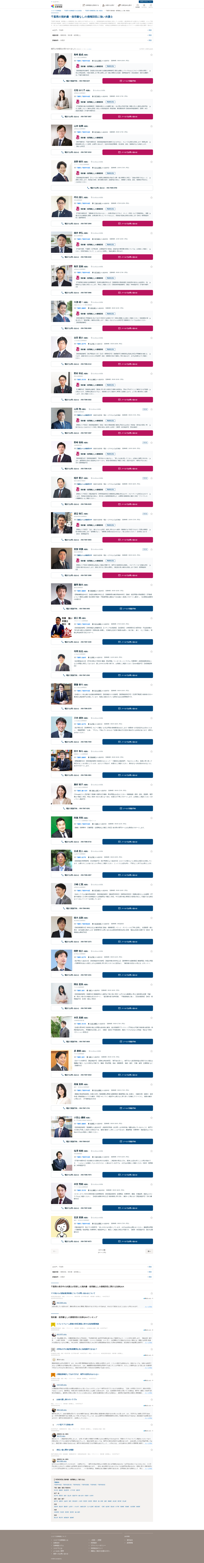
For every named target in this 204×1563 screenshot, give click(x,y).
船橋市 (84, 308)
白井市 (91, 1495)
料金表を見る (110, 66)
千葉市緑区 (93, 1484)
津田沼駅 (93, 308)
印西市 (87, 1495)
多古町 (115, 1501)
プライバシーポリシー (98, 1545)
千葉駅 (96, 824)
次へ (149, 1251)
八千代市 (72, 1490)
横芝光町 (97, 1506)
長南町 (127, 1506)
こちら (89, 49)
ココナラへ (56, 2)
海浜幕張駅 (98, 924)
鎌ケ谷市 (84, 791)
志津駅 (92, 657)
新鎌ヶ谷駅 (95, 790)
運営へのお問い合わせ (60, 1554)
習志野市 (66, 1490)
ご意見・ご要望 (96, 1540)
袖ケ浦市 (77, 1512)
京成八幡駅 (94, 1024)
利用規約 (94, 1543)
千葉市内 (56, 1482)
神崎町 (110, 1501)
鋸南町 (72, 1517)
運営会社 (130, 1540)
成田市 (61, 1501)
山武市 (71, 1506)
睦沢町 (108, 1506)
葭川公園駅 (98, 60)
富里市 (85, 1501)
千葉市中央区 (86, 61)
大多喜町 (132, 1506)
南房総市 (66, 1517)
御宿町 (138, 1506)
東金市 (61, 1506)
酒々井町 (100, 1501)
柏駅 (90, 990)
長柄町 (122, 1506)
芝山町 (124, 1501)
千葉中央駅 (98, 203)
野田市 (61, 1495)
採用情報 (130, 1543)
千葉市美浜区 (86, 924)
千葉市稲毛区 (76, 1484)
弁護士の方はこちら (146, 1)
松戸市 (84, 344)
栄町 (105, 1501)
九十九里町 (90, 1506)
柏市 (83, 990)
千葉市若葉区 (85, 1484)
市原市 (62, 1512)
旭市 (70, 1501)
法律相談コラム (58, 1545)
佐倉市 (84, 657)
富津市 (72, 1512)
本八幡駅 (93, 379)
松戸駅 (92, 344)
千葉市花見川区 (67, 1484)
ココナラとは (57, 1548)
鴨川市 (61, 1517)
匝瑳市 (90, 1501)
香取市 (95, 1501)
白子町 (117, 1506)
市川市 (84, 379)
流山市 (69, 1495)
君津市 (67, 1512)
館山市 (56, 1517)
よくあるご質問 (58, 1551)
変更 (150, 30)
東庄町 (119, 1501)
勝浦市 (66, 1506)
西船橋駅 (93, 591)
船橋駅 (92, 1123)
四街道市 (74, 1501)
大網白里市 (83, 1506)
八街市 (80, 1501)
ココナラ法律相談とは (60, 1540)
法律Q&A (56, 1543)
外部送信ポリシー (97, 1548)
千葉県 (78, 61)
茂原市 (56, 1506)
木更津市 (56, 1512)
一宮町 (103, 1506)
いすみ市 (76, 1506)
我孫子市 (74, 1495)
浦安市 (78, 1490)
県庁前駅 (97, 96)
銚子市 (56, 1501)
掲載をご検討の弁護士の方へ (100, 1551)
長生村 (112, 1506)
